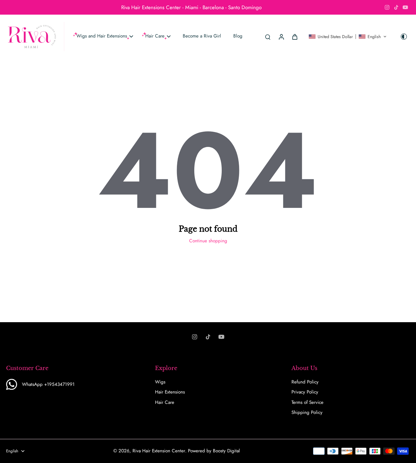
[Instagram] (387, 7)
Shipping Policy (307, 412)
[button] (347, 36)
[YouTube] (405, 7)
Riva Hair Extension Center (158, 450)
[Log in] (281, 36)
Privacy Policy (304, 392)
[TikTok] (396, 7)
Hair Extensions (170, 392)
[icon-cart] (294, 36)
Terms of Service (307, 402)
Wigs (160, 382)
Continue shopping (208, 240)
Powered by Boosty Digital (214, 450)
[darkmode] (404, 36)
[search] (267, 36)
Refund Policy (305, 382)
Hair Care (164, 402)
